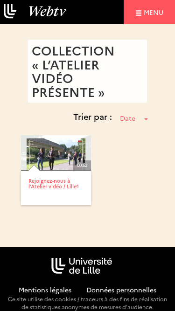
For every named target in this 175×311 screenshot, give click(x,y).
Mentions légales (45, 289)
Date (127, 118)
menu (155, 12)
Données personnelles (121, 289)
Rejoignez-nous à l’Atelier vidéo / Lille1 (53, 183)
